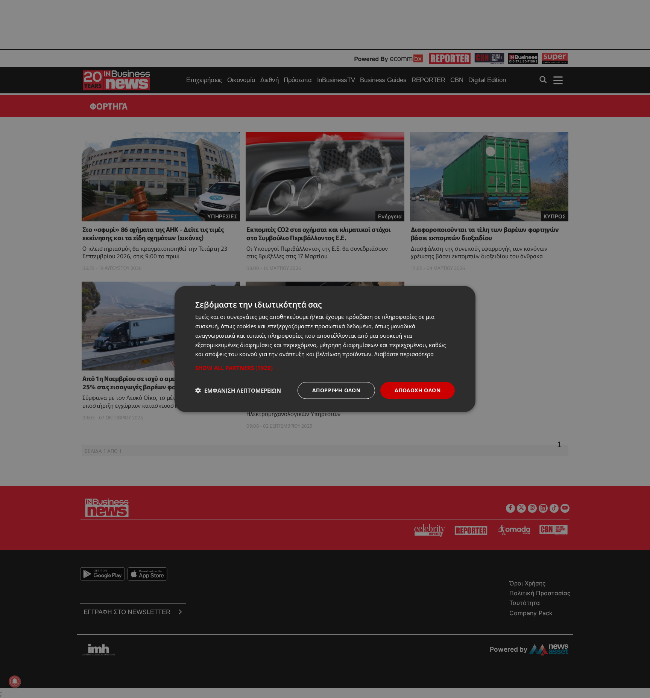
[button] (325, 367)
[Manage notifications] (15, 681)
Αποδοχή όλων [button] (417, 390)
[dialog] (325, 349)
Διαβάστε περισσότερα (404, 354)
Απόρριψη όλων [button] (336, 390)
